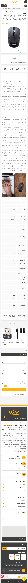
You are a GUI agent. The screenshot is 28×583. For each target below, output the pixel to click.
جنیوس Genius (21, 51)
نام (25, 357)
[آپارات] (15, 565)
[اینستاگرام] (18, 565)
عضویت (4, 548)
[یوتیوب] (12, 565)
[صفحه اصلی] (26, 8)
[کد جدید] (5, 386)
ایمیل (25, 362)
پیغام (25, 373)
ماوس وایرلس (8, 51)
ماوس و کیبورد (23, 52)
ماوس (3, 51)
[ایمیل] (6, 565)
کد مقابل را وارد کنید (23, 383)
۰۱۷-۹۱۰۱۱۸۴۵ (11, 458)
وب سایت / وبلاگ (23, 367)
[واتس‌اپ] (9, 565)
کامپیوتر (23, 8)
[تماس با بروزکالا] (2, 576)
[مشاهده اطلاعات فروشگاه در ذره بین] (12, 556)
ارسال (14, 390)
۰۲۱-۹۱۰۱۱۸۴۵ (17, 458)
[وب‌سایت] (21, 565)
